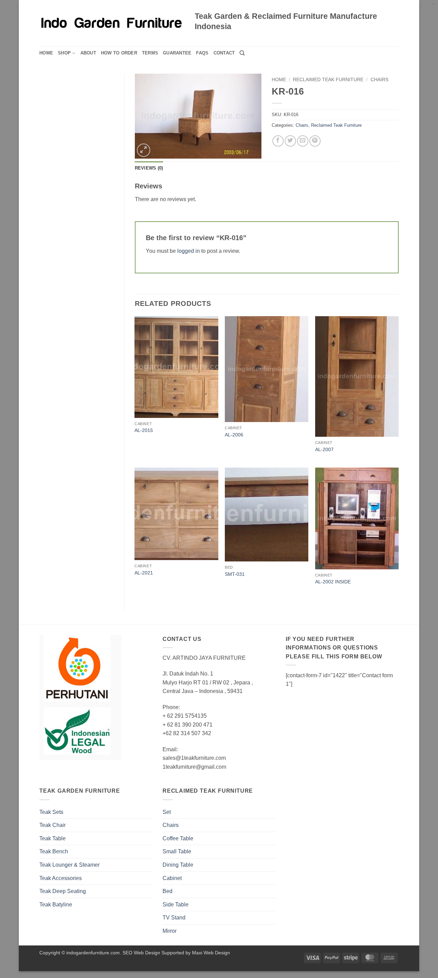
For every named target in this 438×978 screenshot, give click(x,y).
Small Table (177, 851)
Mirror (170, 931)
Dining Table (178, 865)
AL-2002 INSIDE (333, 581)
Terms (150, 52)
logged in (188, 251)
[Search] (242, 53)
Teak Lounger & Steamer (69, 865)
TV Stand (174, 917)
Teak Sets (51, 812)
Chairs (379, 79)
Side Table (176, 904)
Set (167, 812)
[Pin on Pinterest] (315, 141)
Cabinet (172, 878)
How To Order (119, 52)
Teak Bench (53, 851)
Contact (224, 52)
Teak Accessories (60, 878)
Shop (64, 52)
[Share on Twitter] (290, 141)
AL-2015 (143, 430)
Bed (167, 891)
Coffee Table (178, 838)
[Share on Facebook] (278, 141)
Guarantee (177, 52)
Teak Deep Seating (62, 891)
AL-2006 (234, 434)
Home (46, 52)
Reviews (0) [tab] (149, 168)
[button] (143, 150)
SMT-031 (235, 574)
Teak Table (52, 838)
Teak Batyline (55, 904)
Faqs (202, 52)
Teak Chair (52, 825)
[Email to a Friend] (302, 141)
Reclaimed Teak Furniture (328, 79)
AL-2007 (324, 449)
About (88, 52)
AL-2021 (143, 572)
